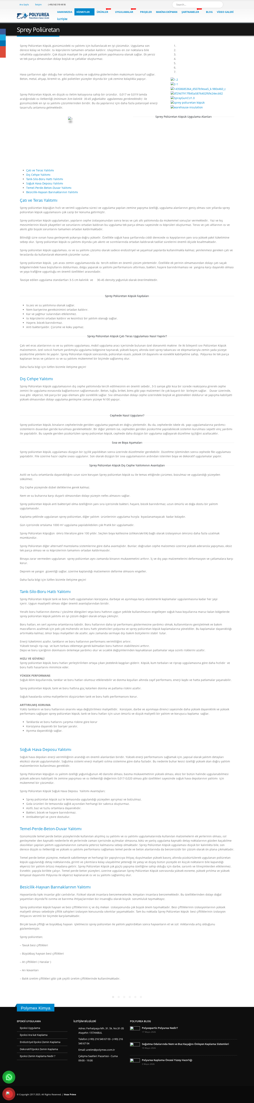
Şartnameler (191, 11)
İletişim (38, 4)
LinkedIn (3, 43)
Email (3, 55)
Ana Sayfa (24, 4)
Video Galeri (225, 12)
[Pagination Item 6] (141, 997)
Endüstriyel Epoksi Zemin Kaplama (40, 1042)
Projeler (146, 12)
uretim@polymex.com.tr (100, 1049)
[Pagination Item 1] (113, 997)
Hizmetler (83, 12)
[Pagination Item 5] (135, 997)
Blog (209, 12)
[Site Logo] (33, 15)
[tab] (40, 170)
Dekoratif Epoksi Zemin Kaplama (39, 1049)
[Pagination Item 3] (124, 997)
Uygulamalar (125, 11)
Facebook (3, 31)
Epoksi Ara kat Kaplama (33, 1035)
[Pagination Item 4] (130, 997)
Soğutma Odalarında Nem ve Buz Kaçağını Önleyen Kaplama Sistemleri (185, 1044)
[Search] (217, 4)
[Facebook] (227, 4)
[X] (234, 4)
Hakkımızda (64, 12)
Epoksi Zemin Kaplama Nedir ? (37, 1056)
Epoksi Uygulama (30, 1028)
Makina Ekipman (166, 12)
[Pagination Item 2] (119, 997)
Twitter (3, 37)
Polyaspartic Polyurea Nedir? (160, 1028)
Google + (3, 49)
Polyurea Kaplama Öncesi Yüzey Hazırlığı (167, 1060)
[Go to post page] (135, 1031)
